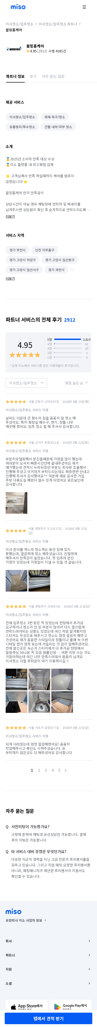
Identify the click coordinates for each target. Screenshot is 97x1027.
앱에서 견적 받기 (48, 1018)
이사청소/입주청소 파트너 (58, 23)
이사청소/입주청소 (19, 23)
